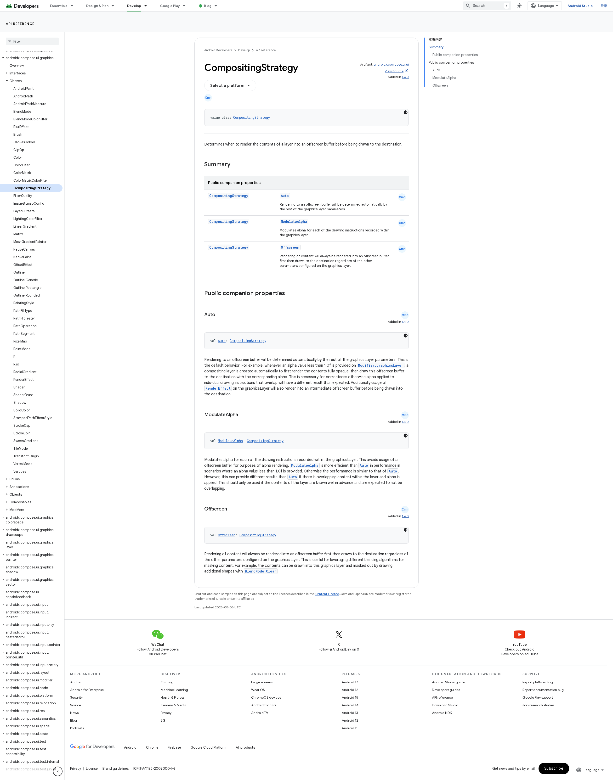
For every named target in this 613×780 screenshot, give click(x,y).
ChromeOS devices (266, 697)
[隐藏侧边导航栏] (57, 771)
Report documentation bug (543, 690)
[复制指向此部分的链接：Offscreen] (232, 509)
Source (75, 705)
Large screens (261, 682)
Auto (285, 195)
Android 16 (350, 690)
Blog (207, 6)
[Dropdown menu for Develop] (147, 5)
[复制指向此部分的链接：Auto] (220, 315)
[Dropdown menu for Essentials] (74, 5)
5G (163, 720)
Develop (134, 6)
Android (76, 682)
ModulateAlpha (294, 221)
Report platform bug (537, 682)
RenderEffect (218, 388)
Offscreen (290, 247)
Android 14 (350, 705)
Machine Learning (174, 690)
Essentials (59, 6)
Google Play (170, 6)
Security (76, 697)
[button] (31, 58)
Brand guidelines (115, 768)
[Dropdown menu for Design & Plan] (114, 5)
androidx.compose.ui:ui (391, 64)
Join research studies (538, 705)
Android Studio (580, 6)
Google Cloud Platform (208, 747)
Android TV (259, 713)
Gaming (167, 682)
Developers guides (446, 690)
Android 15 (350, 697)
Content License (327, 594)
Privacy (166, 713)
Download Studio (445, 705)
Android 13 (350, 713)
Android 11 (350, 728)
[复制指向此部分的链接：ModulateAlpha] (243, 415)
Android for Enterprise (87, 690)
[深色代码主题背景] (406, 112)
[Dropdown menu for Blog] (217, 5)
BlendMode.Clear (260, 571)
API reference (20, 24)
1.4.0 (405, 77)
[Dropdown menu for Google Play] (186, 5)
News (74, 713)
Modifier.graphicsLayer (380, 365)
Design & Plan (97, 6)
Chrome (152, 747)
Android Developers (218, 50)
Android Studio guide (448, 682)
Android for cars (263, 705)
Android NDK (442, 713)
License (92, 768)
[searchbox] (32, 41)
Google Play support (537, 697)
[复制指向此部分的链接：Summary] (235, 165)
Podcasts (77, 728)
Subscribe (554, 768)
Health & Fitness (172, 697)
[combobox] (487, 5)
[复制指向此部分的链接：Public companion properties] (291, 294)
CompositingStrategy (251, 117)
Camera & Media (173, 705)
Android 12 (350, 720)
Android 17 (350, 682)
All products (245, 747)
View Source (394, 71)
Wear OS (258, 690)
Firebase (174, 747)
